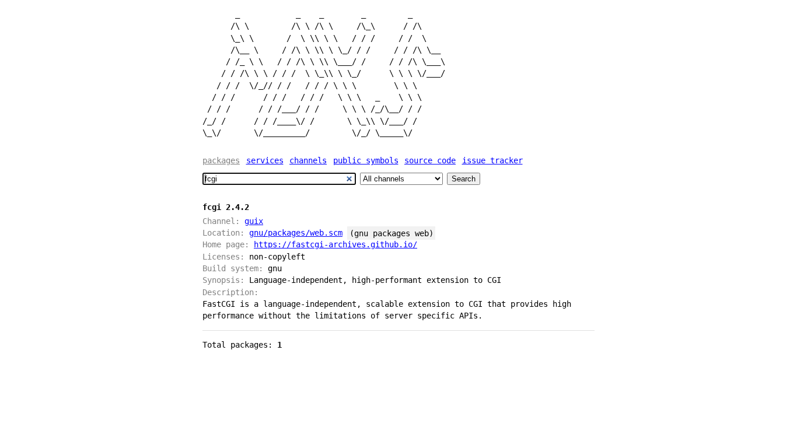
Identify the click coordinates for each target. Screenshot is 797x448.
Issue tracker (492, 160)
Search (464, 178)
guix (253, 221)
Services (265, 160)
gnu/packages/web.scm (295, 232)
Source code (430, 160)
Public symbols (365, 160)
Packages (221, 160)
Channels (308, 160)
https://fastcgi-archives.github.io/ (335, 244)
